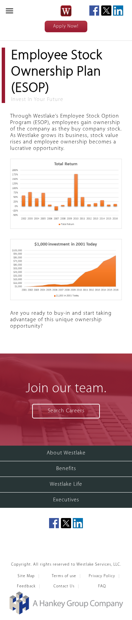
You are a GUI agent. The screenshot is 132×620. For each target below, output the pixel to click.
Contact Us (63, 586)
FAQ (102, 586)
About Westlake (66, 453)
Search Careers (66, 411)
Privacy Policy (102, 576)
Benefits (66, 468)
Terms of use (64, 576)
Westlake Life (66, 484)
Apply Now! (66, 26)
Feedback (26, 586)
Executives (66, 500)
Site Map (26, 576)
